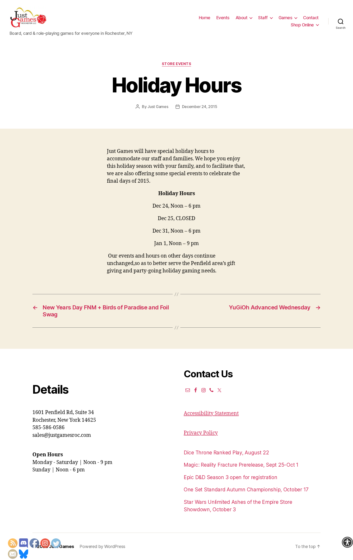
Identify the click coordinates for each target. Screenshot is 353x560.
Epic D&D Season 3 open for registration (230, 477)
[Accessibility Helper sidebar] (347, 542)
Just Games (157, 106)
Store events (176, 64)
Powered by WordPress (102, 546)
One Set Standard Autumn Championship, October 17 (246, 490)
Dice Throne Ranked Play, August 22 (226, 453)
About (242, 17)
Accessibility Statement (211, 413)
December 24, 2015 (199, 106)
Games (285, 17)
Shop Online (302, 24)
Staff (263, 17)
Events (223, 17)
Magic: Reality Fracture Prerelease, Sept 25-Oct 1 (241, 465)
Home (204, 17)
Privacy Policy (201, 433)
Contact (311, 17)
